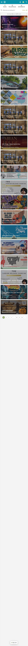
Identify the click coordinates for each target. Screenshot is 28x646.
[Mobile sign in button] (20, 2)
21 (19, 317)
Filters (23, 10)
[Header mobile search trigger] (26, 2)
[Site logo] (4, 2)
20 (16, 317)
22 (22, 317)
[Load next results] (27, 14)
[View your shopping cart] (23, 2)
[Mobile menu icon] (2, 2)
